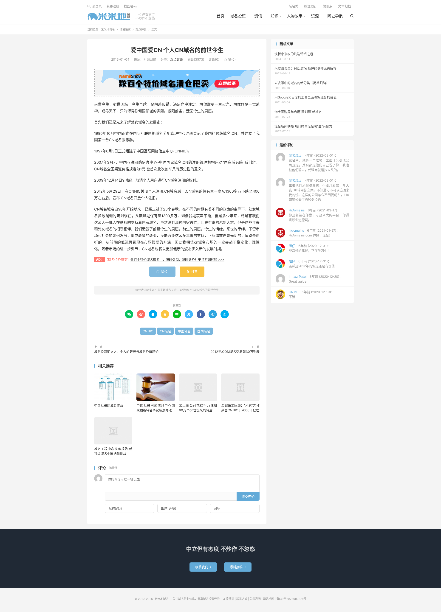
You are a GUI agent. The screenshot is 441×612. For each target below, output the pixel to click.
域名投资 (238, 16)
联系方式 (241, 599)
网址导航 (335, 16)
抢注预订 (310, 6)
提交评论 (248, 497)
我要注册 (112, 6)
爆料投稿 (238, 567)
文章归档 (344, 6)
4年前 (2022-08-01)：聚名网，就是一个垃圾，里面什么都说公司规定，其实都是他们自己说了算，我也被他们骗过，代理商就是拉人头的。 (319, 162)
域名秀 (293, 6)
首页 (220, 16)
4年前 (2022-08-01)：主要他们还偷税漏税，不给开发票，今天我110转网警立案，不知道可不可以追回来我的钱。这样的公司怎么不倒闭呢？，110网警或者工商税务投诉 (319, 190)
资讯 (258, 16)
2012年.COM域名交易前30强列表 (235, 352)
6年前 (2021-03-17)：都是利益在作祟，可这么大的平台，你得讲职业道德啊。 (319, 215)
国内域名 (203, 331)
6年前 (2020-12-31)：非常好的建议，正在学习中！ (310, 248)
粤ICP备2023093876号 (291, 599)
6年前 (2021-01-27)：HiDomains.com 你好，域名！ (314, 232)
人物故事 (294, 16)
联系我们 (203, 567)
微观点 (327, 6)
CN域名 (165, 331)
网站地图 (268, 599)
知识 (274, 16)
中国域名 (184, 331)
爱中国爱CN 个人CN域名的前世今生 (176, 50)
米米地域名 (108, 16)
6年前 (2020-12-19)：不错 (311, 294)
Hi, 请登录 (94, 6)
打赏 (192, 271)
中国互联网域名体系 (108, 405)
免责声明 (255, 599)
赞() (230, 59)
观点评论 (141, 29)
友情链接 (228, 599)
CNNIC (148, 331)
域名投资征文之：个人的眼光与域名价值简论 (126, 352)
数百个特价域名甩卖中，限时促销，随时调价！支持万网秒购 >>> (177, 259)
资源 (315, 16)
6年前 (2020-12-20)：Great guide (315, 279)
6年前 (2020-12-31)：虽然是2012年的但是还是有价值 (312, 263)
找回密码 (130, 6)
